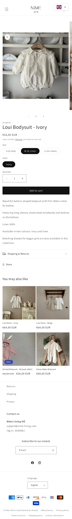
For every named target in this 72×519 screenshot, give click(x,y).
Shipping (18, 139)
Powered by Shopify (29, 510)
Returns (11, 386)
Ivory (9, 164)
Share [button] (9, 264)
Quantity (7, 171)
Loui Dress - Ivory (10, 323)
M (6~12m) (30, 151)
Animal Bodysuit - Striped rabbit (17, 369)
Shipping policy (36, 515)
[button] (6, 9)
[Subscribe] (52, 450)
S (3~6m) (12, 151)
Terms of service (18, 515)
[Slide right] (43, 116)
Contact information (55, 515)
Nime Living (15, 510)
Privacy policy (62, 510)
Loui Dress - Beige (44, 323)
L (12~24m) (52, 151)
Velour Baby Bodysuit (46, 369)
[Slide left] (28, 116)
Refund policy (47, 510)
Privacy (10, 401)
